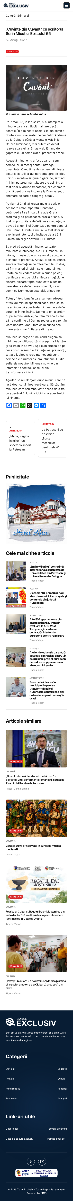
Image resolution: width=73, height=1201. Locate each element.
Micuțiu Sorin (18, 40)
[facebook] (31, 1162)
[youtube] (42, 1162)
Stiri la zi (23, 15)
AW (44, 1193)
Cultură (11, 15)
